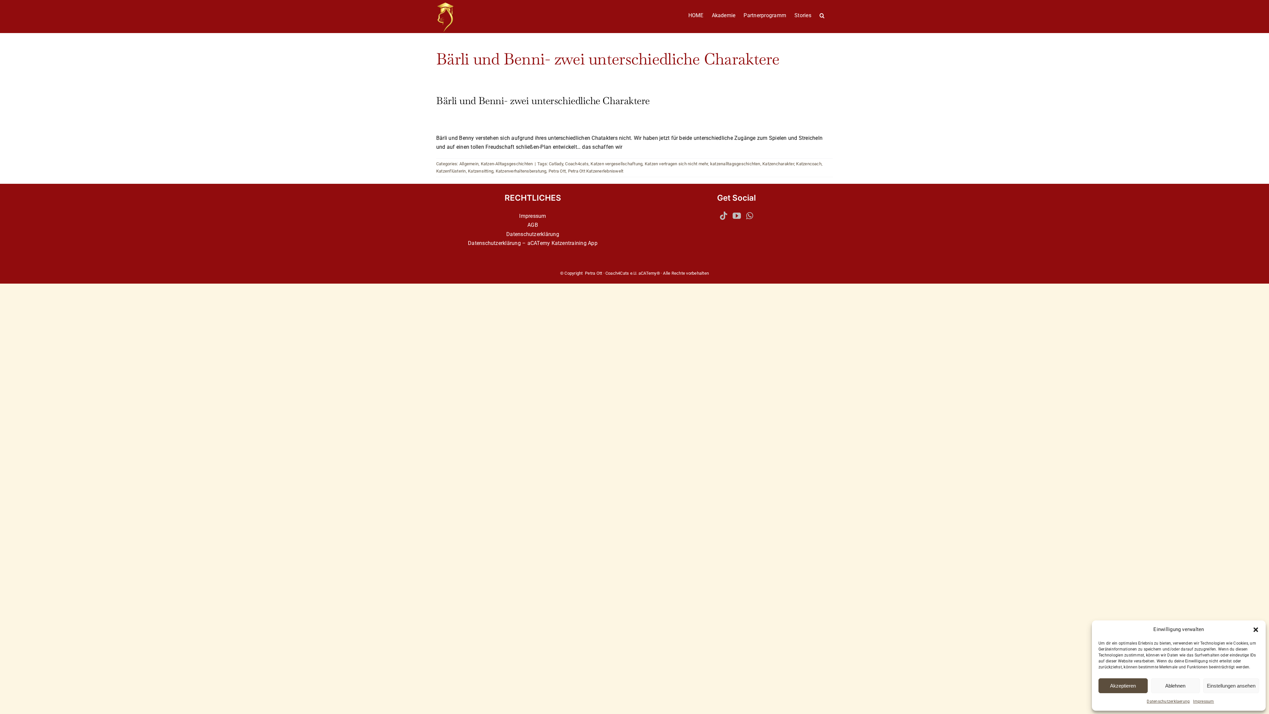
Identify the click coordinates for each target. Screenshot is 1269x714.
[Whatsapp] (749, 216)
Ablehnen (1175, 686)
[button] (1255, 629)
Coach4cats (576, 163)
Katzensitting (480, 171)
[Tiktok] (723, 216)
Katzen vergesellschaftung (616, 163)
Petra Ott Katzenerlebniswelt (596, 171)
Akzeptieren (1123, 686)
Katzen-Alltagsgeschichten (507, 163)
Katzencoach (809, 163)
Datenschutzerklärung (532, 234)
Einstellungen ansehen (1231, 686)
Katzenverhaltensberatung (521, 171)
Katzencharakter (778, 163)
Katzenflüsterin (451, 171)
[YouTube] (737, 216)
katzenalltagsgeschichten (735, 163)
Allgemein (469, 163)
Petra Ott (557, 171)
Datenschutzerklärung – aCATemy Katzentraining (527, 243)
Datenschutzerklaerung (1168, 701)
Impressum (1203, 701)
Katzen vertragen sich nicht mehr (676, 163)
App (592, 243)
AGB (532, 225)
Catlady (556, 163)
